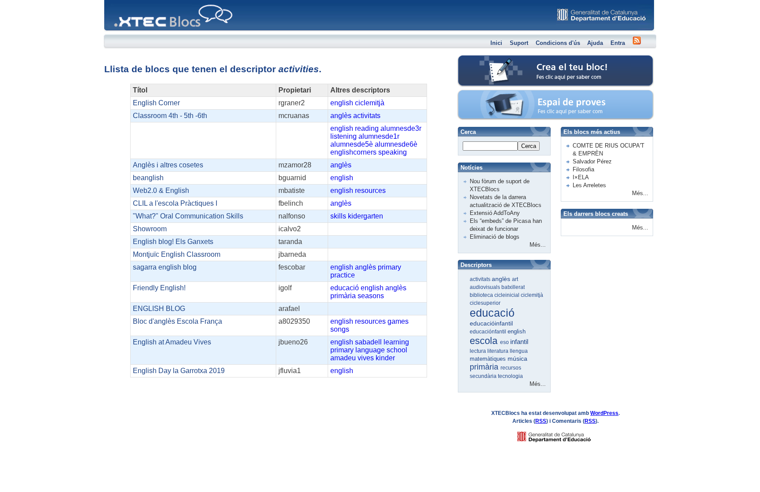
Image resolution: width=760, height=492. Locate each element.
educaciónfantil (489, 332)
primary (389, 267)
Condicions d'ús (558, 43)
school (397, 350)
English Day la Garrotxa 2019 (179, 370)
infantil (519, 341)
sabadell (368, 342)
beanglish (148, 177)
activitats (366, 115)
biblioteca (482, 295)
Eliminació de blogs (494, 236)
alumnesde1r (378, 136)
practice (342, 275)
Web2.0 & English (161, 190)
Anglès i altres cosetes (168, 165)
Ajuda (595, 43)
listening (343, 136)
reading (367, 128)
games (398, 321)
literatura (498, 351)
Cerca (528, 146)
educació (344, 288)
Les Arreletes (589, 185)
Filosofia (583, 169)
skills (338, 216)
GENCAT (562, 434)
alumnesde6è (396, 144)
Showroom (150, 229)
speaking (392, 152)
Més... (538, 244)
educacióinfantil (491, 323)
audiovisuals (485, 287)
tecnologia (510, 376)
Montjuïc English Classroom (176, 254)
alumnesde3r (400, 128)
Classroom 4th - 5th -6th (170, 115)
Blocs (116, 2)
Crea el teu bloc (495, 59)
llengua (519, 351)
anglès (340, 115)
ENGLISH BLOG (159, 308)
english (341, 103)
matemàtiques (489, 358)
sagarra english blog (165, 267)
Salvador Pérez (592, 161)
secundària (484, 376)
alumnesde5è (351, 144)
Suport (519, 43)
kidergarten (365, 216)
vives (366, 358)
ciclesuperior (485, 303)
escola (485, 340)
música (517, 358)
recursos (511, 368)
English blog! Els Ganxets (173, 241)
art (515, 279)
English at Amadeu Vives (172, 342)
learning (396, 342)
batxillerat (513, 287)
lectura (478, 351)
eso (505, 342)
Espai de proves (495, 94)
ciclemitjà (369, 103)
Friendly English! (159, 288)
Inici (496, 43)
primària (343, 296)
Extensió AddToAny (495, 213)
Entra (617, 43)
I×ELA (581, 177)
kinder (385, 358)
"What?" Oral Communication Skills (188, 216)
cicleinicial (507, 295)
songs (339, 329)
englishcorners (353, 152)
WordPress (604, 413)
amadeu (343, 358)
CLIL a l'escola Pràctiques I (175, 203)
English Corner (156, 103)
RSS (540, 421)
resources (370, 190)
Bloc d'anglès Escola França (177, 321)
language (370, 350)
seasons (371, 296)
